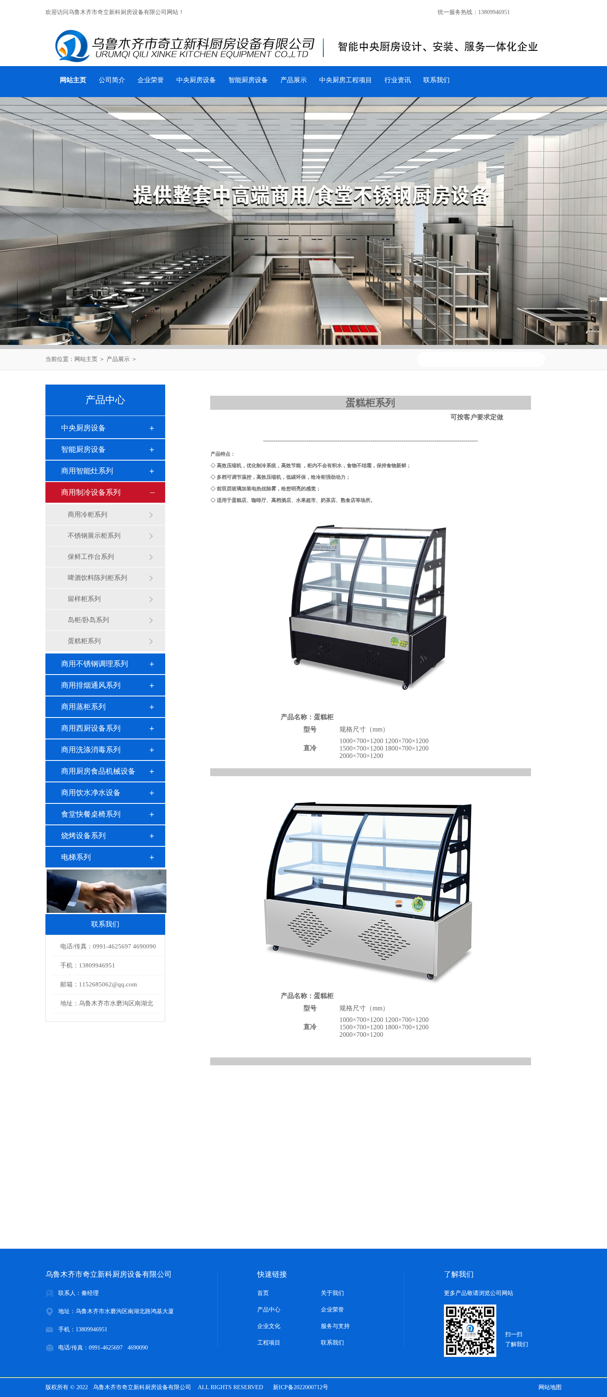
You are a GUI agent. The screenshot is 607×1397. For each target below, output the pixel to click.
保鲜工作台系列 (91, 556)
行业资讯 (397, 79)
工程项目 (268, 1343)
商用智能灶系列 (87, 471)
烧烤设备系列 (83, 836)
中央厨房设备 (196, 79)
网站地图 (550, 1387)
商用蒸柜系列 (83, 707)
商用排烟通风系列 (91, 685)
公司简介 (112, 79)
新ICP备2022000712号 (300, 1387)
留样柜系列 (84, 598)
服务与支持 (335, 1326)
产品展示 (293, 79)
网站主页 (85, 359)
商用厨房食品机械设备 (98, 771)
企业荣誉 (151, 79)
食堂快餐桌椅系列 (91, 814)
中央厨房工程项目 (345, 79)
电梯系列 (76, 857)
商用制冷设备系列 (91, 492)
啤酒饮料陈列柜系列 (97, 577)
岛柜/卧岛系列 (88, 619)
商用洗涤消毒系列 (91, 750)
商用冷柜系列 (87, 514)
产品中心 (268, 1310)
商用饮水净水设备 (91, 793)
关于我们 (332, 1293)
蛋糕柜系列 (84, 640)
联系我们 (436, 79)
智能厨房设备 (248, 79)
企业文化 (268, 1326)
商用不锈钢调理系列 (94, 664)
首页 (263, 1293)
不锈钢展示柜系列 (94, 535)
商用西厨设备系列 (91, 728)
